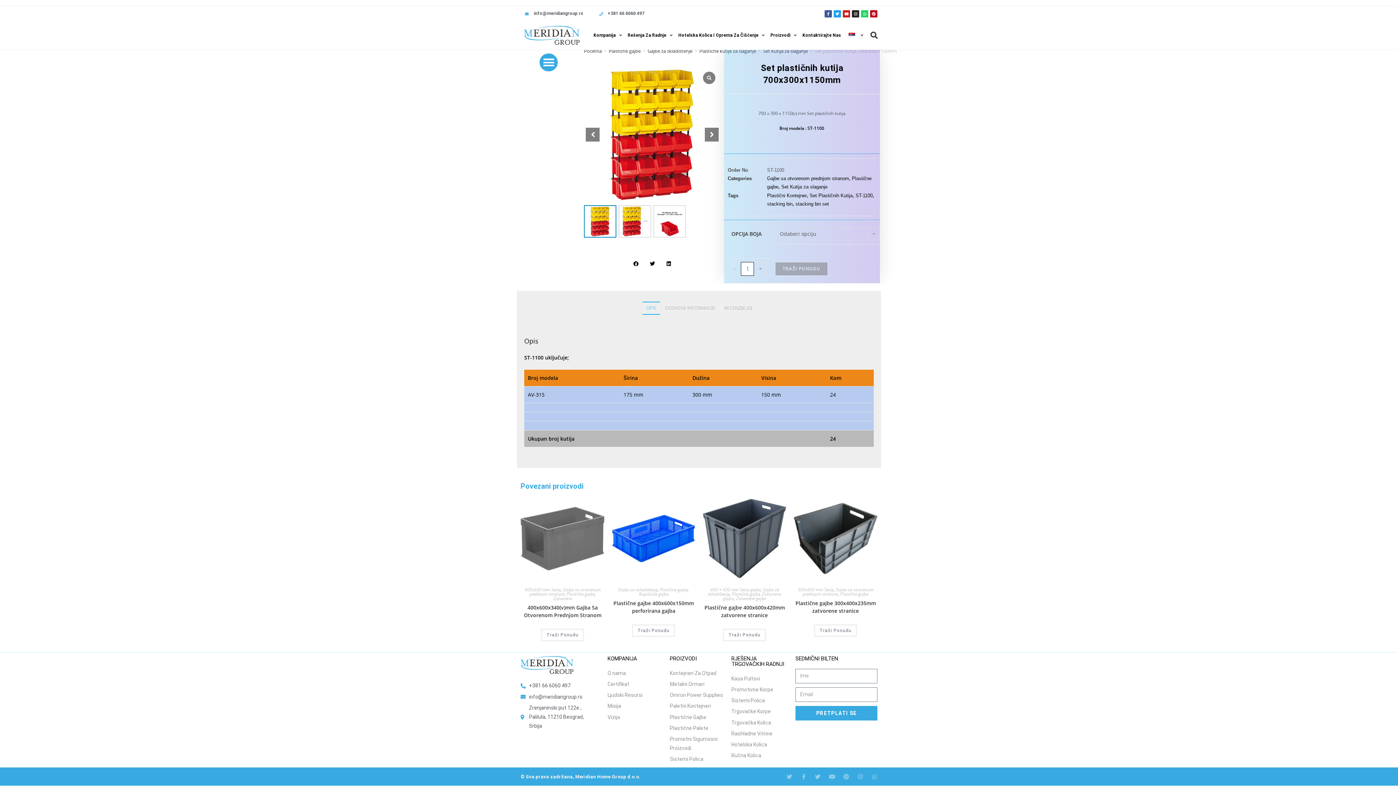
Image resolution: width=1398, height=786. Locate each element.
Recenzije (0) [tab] (738, 308)
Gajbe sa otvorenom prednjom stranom (808, 178)
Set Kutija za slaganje (804, 187)
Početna (593, 51)
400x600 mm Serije (543, 590)
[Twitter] (837, 13)
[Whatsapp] (864, 13)
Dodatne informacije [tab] (690, 308)
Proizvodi (780, 35)
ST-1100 (864, 195)
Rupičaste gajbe (653, 594)
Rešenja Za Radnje (647, 35)
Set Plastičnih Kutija (831, 195)
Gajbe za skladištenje (670, 51)
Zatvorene (562, 598)
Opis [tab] (651, 308)
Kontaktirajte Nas (821, 35)
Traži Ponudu (801, 269)
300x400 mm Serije (816, 590)
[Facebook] (803, 776)
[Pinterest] (873, 13)
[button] (874, 35)
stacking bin (780, 204)
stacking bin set (812, 204)
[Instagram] (855, 13)
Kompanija (604, 35)
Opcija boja (746, 233)
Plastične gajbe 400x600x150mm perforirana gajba (653, 607)
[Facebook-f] (828, 13)
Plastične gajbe (625, 51)
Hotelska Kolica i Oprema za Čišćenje (718, 35)
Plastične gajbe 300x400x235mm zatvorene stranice (835, 607)
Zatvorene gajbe (751, 598)
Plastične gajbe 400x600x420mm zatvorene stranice (744, 611)
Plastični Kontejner (787, 195)
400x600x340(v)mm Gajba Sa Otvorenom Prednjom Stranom (562, 611)
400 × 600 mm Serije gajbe (735, 590)
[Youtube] (846, 13)
